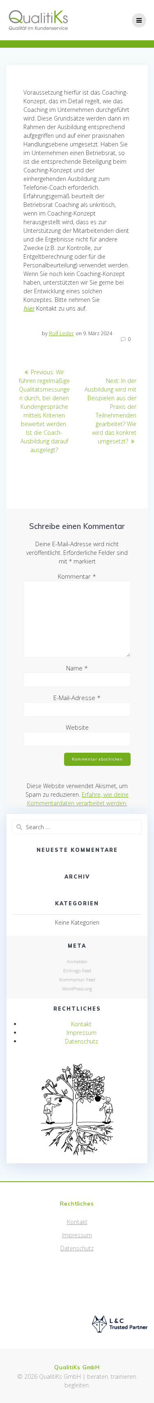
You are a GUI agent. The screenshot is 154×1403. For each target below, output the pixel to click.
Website (77, 727)
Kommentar (77, 576)
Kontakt (81, 1024)
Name (77, 668)
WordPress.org (77, 989)
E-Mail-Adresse (77, 697)
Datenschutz (81, 1041)
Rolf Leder (61, 333)
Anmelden (77, 961)
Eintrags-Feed (77, 970)
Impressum (82, 1033)
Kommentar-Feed (77, 979)
